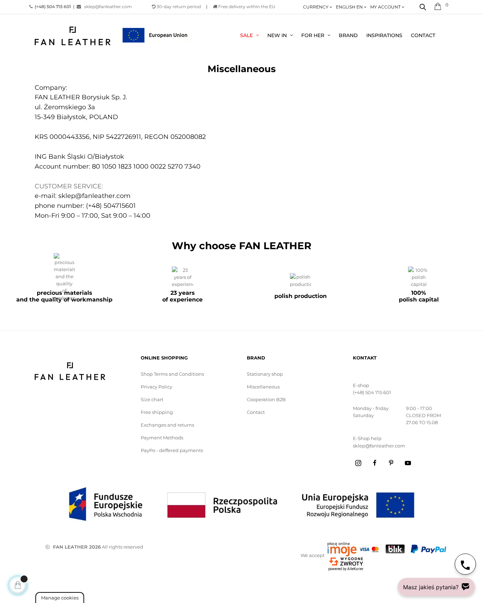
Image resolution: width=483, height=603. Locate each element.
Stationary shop (265, 374)
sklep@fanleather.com (106, 6)
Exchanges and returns (167, 425)
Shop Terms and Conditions (172, 374)
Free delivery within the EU (246, 6)
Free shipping (157, 412)
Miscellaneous (263, 387)
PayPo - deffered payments (172, 450)
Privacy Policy (156, 387)
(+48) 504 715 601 (372, 392)
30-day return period (178, 6)
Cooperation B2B (266, 399)
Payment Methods (162, 437)
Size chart (152, 399)
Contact (256, 412)
